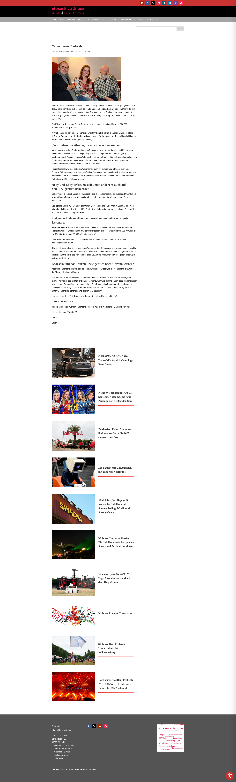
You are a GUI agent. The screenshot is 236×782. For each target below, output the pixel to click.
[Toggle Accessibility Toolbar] (229, 775)
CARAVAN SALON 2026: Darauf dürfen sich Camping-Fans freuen (115, 360)
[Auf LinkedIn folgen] (170, 3)
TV (88, 19)
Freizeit (81, 19)
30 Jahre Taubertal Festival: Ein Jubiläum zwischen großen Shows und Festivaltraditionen (116, 542)
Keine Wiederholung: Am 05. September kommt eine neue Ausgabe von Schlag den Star (115, 396)
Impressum (112, 19)
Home (54, 19)
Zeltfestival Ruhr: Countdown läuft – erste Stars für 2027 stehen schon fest (115, 433)
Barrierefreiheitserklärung (149, 19)
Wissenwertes (97, 19)
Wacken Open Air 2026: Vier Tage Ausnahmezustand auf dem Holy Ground (115, 578)
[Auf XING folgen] (164, 3)
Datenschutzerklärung (127, 19)
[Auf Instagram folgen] (159, 3)
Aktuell (61, 19)
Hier (53, 312)
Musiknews (71, 19)
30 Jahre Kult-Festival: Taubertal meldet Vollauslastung (111, 648)
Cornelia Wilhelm (62, 51)
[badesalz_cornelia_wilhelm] (95, 79)
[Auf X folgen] (153, 3)
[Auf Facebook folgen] (147, 3)
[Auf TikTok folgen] (181, 3)
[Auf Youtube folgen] (142, 3)
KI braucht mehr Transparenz (116, 613)
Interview (86, 51)
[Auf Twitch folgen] (175, 3)
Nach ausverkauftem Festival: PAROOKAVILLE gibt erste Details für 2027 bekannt (115, 683)
